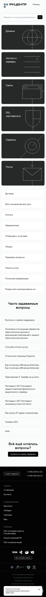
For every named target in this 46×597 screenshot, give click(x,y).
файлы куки (10, 593)
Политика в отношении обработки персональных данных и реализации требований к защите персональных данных (22, 333)
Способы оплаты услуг (16, 347)
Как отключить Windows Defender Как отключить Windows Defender (22, 366)
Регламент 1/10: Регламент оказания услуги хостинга (18, 402)
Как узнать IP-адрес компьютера (21, 412)
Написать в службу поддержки (23, 454)
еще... (8, 430)
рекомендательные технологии (17, 591)
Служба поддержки (12, 474)
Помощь (36, 4)
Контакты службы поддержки (19, 320)
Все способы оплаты (23, 558)
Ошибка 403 (11, 421)
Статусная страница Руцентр (20, 356)
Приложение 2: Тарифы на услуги (22, 377)
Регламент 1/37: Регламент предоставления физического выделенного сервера (20, 389)
